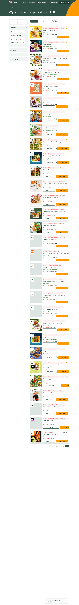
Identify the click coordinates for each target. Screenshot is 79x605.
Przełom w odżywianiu (58, 211)
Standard (45, 86)
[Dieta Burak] (32, 238)
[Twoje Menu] (32, 99)
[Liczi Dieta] (32, 168)
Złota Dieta (52, 225)
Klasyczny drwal (47, 323)
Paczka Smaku (54, 434)
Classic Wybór (47, 211)
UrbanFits (55, 30)
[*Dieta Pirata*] (32, 154)
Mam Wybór (46, 44)
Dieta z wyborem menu (49, 72)
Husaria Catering (56, 142)
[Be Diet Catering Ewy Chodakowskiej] (32, 182)
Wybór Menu (46, 142)
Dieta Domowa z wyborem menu (52, 128)
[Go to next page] (67, 446)
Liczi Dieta (56, 169)
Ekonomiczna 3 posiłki (49, 406)
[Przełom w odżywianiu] (32, 210)
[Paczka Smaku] (32, 433)
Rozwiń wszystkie (13, 45)
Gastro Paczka (53, 86)
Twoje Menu (52, 100)
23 (63, 446)
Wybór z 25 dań (47, 30)
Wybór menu (46, 365)
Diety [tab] (34, 21)
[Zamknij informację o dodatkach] (66, 600)
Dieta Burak (53, 239)
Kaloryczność (13, 50)
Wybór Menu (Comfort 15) (50, 281)
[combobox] (60, 21)
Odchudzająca (47, 309)
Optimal (45, 253)
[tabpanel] (49, 235)
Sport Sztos (46, 420)
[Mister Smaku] (32, 112)
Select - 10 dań (47, 183)
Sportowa (45, 267)
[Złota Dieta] (32, 224)
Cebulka (65, 128)
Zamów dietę (64, 2)
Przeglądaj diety (42, 2)
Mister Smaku (55, 114)
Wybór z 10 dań (47, 169)
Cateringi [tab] (42, 21)
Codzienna (46, 239)
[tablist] (38, 21)
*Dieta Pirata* (56, 155)
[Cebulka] (32, 126)
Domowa (45, 100)
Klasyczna (46, 434)
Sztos (52, 44)
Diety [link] (16, 7)
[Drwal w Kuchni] (32, 57)
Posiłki (11, 54)
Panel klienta (55, 2)
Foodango (11, 7)
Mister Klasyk (46, 114)
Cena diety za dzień (14, 59)
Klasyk (45, 351)
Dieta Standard (47, 197)
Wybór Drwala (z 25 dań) (50, 58)
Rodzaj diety (13, 27)
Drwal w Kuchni (62, 58)
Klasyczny (46, 337)
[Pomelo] (32, 71)
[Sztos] (32, 43)
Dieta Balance (47, 295)
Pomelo (59, 72)
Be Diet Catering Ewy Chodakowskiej (63, 183)
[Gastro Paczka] (32, 85)
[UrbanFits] (32, 29)
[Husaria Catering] (32, 140)
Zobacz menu (49, 37)
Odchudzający (47, 155)
